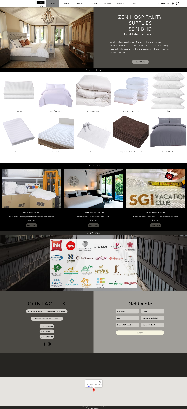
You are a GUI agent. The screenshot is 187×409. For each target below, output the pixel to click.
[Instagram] (178, 3)
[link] (31, 212)
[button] (31, 225)
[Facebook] (173, 3)
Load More (93, 158)
